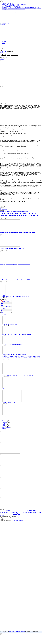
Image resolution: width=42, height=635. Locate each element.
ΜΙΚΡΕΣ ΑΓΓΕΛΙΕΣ (6, 427)
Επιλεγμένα (4, 425)
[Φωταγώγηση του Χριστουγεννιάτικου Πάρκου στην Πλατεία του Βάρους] (10, 230)
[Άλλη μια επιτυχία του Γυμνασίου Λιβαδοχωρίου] (10, 246)
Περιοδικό (4, 428)
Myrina (8, 510)
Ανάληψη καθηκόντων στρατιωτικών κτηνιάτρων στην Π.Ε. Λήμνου (13, 9)
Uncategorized (4, 420)
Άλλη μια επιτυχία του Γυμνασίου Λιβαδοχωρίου (10, 5)
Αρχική (1, 51)
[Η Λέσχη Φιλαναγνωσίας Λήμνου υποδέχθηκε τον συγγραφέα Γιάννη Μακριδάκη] (12, 374)
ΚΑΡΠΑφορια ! (5, 416)
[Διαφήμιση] (2, 24)
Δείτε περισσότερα (3, 209)
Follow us (2, 515)
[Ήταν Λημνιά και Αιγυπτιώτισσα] (12, 401)
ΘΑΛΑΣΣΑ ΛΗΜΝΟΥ (13, 512)
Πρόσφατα (4, 314)
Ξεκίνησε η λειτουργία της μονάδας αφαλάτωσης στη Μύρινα (12, 6)
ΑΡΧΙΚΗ (4, 41)
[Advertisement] (21, 33)
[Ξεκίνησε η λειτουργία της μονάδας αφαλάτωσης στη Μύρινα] (8, 353)
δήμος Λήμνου (16, 514)
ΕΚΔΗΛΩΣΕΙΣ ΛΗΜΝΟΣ (30, 510)
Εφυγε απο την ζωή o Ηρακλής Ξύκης (8, 3)
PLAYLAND (12, 510)
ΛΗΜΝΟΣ (4, 42)
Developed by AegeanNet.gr (19, 520)
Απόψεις (3, 423)
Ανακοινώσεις (4, 422)
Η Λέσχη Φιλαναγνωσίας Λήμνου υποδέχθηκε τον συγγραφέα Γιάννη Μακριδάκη (15, 11)
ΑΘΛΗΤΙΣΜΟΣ (19, 510)
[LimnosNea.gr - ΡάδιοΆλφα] (5, 23)
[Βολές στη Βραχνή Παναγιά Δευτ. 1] (10, 387)
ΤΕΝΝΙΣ (11, 514)
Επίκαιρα (4, 51)
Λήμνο (4, 632)
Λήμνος (3, 426)
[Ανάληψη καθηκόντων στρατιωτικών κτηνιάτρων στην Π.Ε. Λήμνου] (10, 277)
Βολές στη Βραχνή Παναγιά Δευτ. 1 (9, 388)
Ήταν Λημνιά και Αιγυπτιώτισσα (8, 402)
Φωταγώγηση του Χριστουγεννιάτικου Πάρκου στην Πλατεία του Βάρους (14, 4)
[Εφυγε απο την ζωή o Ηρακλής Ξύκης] (8, 323)
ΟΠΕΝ (29, 512)
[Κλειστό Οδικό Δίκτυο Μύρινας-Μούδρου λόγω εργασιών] (8, 496)
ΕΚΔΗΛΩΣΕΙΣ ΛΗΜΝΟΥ (4, 512)
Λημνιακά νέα (24, 512)
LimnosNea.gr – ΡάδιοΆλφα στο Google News (17, 631)
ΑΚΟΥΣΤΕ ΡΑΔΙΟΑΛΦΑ (6, 45)
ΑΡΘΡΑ (3, 43)
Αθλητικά (4, 421)
